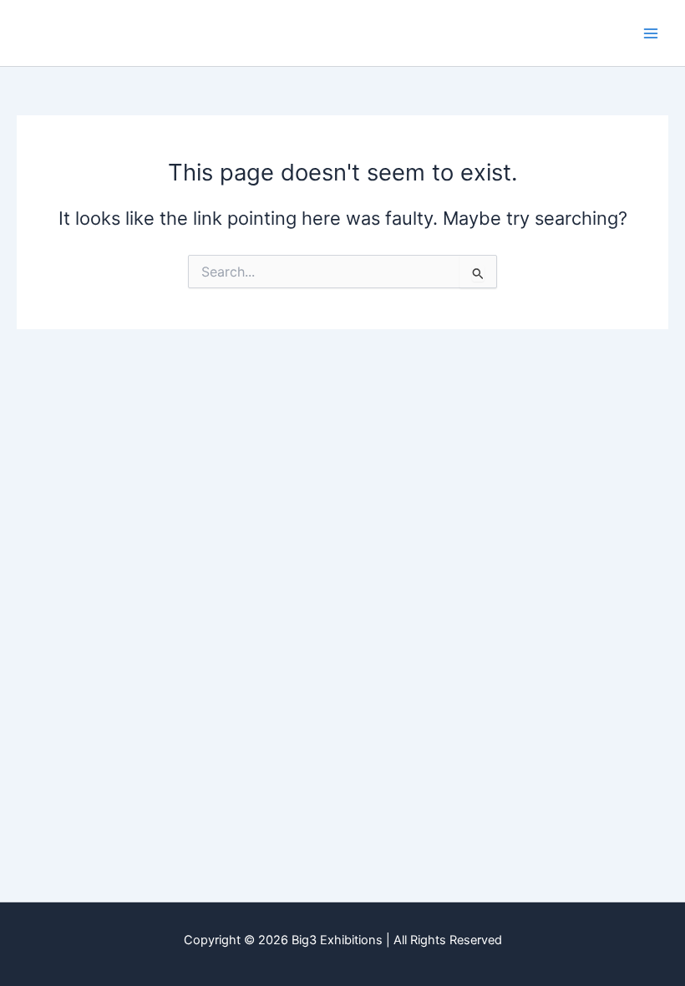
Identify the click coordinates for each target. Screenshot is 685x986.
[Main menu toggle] (650, 33)
